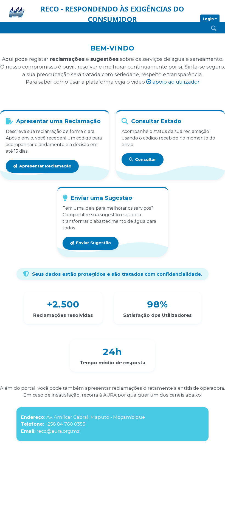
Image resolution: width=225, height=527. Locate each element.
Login (208, 18)
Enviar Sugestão (93, 242)
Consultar (145, 159)
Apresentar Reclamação (45, 166)
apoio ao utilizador (175, 82)
